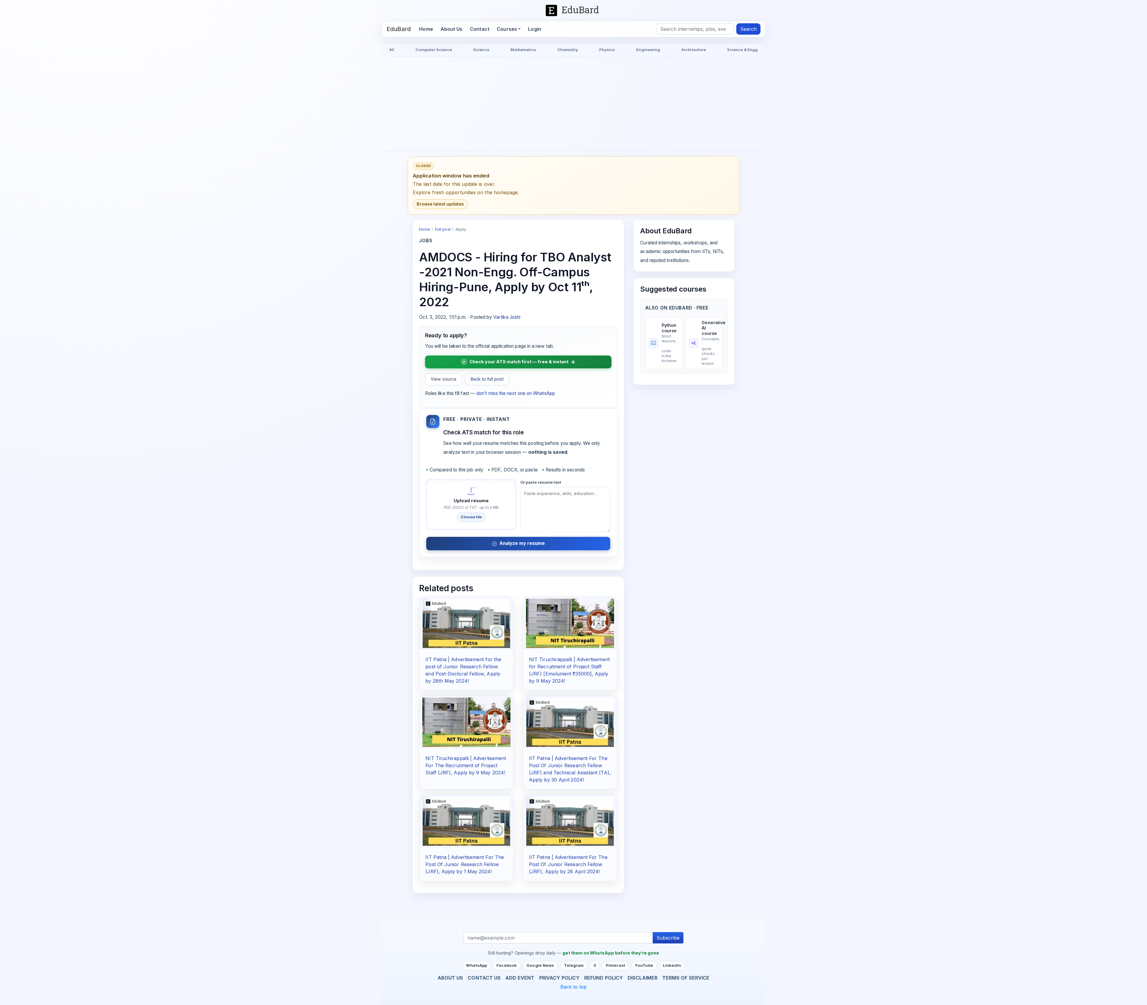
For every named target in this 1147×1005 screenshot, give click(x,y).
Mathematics (523, 49)
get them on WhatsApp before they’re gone (610, 952)
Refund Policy (603, 978)
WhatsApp (476, 965)
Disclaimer (642, 978)
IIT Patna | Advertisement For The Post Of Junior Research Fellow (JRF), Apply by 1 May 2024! (464, 864)
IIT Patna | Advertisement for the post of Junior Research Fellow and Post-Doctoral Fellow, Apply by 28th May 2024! (463, 670)
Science (481, 49)
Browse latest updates (440, 204)
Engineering (648, 49)
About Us (451, 29)
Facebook (506, 965)
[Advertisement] (573, 104)
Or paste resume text (541, 482)
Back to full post (487, 379)
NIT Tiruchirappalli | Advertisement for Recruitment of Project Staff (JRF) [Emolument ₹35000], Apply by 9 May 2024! (569, 670)
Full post (443, 229)
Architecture (693, 49)
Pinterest (615, 965)
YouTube (644, 965)
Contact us (484, 978)
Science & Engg (742, 49)
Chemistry (567, 49)
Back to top (573, 987)
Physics (607, 49)
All (391, 49)
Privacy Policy (559, 978)
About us (450, 978)
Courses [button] (507, 29)
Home (428, 29)
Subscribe (668, 938)
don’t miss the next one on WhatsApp (515, 393)
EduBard (399, 29)
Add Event (519, 978)
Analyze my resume (522, 543)
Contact (479, 29)
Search (748, 29)
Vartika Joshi (506, 317)
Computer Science (433, 49)
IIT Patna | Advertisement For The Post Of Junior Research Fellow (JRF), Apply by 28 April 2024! (568, 864)
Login (534, 29)
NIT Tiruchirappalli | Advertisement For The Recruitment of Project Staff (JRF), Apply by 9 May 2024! (465, 765)
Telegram (574, 965)
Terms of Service (685, 978)
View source (443, 379)
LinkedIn (672, 965)
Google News (540, 965)
